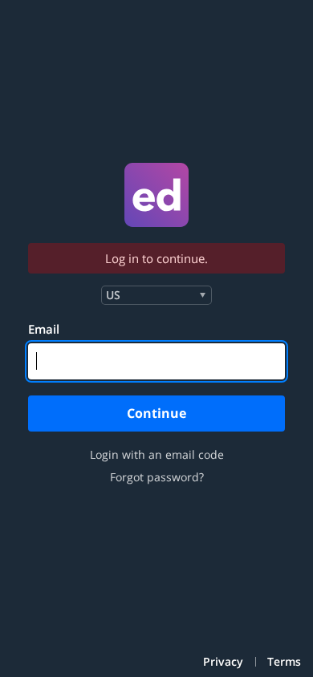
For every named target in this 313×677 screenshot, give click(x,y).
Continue (156, 413)
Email (43, 329)
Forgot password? (157, 477)
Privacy (223, 662)
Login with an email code (157, 455)
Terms (284, 662)
